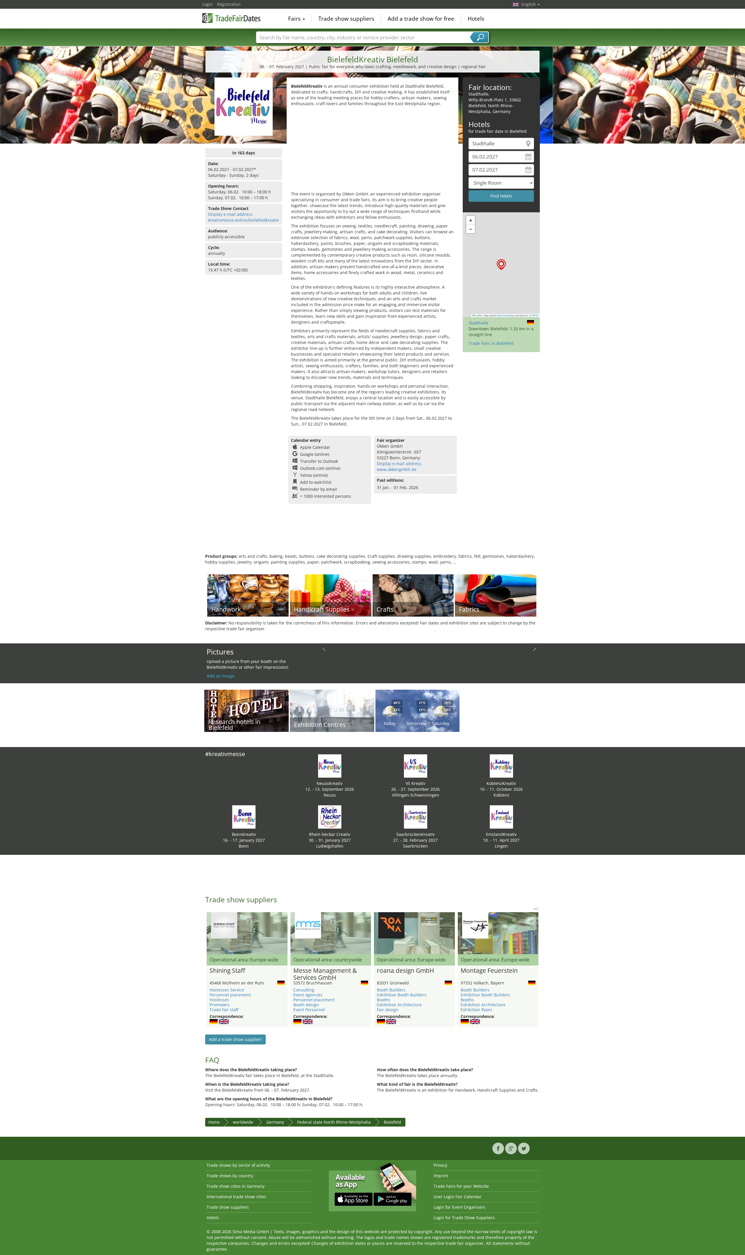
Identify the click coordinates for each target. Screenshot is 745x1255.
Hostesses (219, 999)
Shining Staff (227, 971)
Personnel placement (230, 995)
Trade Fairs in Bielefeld (491, 343)
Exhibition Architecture (399, 1004)
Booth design (306, 1004)
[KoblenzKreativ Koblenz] (501, 765)
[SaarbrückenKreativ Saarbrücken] (415, 816)
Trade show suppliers (346, 18)
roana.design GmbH (405, 971)
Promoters (220, 1004)
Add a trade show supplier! (235, 1039)
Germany (275, 1122)
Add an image (220, 676)
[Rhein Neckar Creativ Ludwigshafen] (330, 816)
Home (214, 1122)
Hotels (476, 18)
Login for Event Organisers (459, 1207)
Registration (229, 4)
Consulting (303, 990)
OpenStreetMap (505, 315)
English (529, 4)
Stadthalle (478, 323)
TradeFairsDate (231, 18)
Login (207, 4)
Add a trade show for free (421, 18)
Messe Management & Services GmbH (325, 974)
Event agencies (307, 995)
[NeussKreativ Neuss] (330, 765)
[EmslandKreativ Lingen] (501, 816)
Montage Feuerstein (489, 971)
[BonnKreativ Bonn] (244, 816)
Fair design (387, 1009)
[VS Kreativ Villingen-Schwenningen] (415, 765)
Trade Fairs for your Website (461, 1186)
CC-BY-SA (533, 315)
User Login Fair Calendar (458, 1196)
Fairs (295, 18)
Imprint (441, 1175)
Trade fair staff (224, 1009)
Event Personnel (309, 1009)
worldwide (243, 1122)
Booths (383, 999)
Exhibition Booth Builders (401, 995)
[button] (501, 265)
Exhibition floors (476, 1009)
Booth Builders (391, 990)
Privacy (440, 1165)
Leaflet (478, 315)
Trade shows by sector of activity (238, 1165)
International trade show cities (236, 1196)
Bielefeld (392, 1122)
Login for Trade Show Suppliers (464, 1217)
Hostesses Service (227, 990)
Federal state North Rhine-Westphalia (334, 1122)
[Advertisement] (372, 150)
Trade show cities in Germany (236, 1186)
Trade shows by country (230, 1175)
